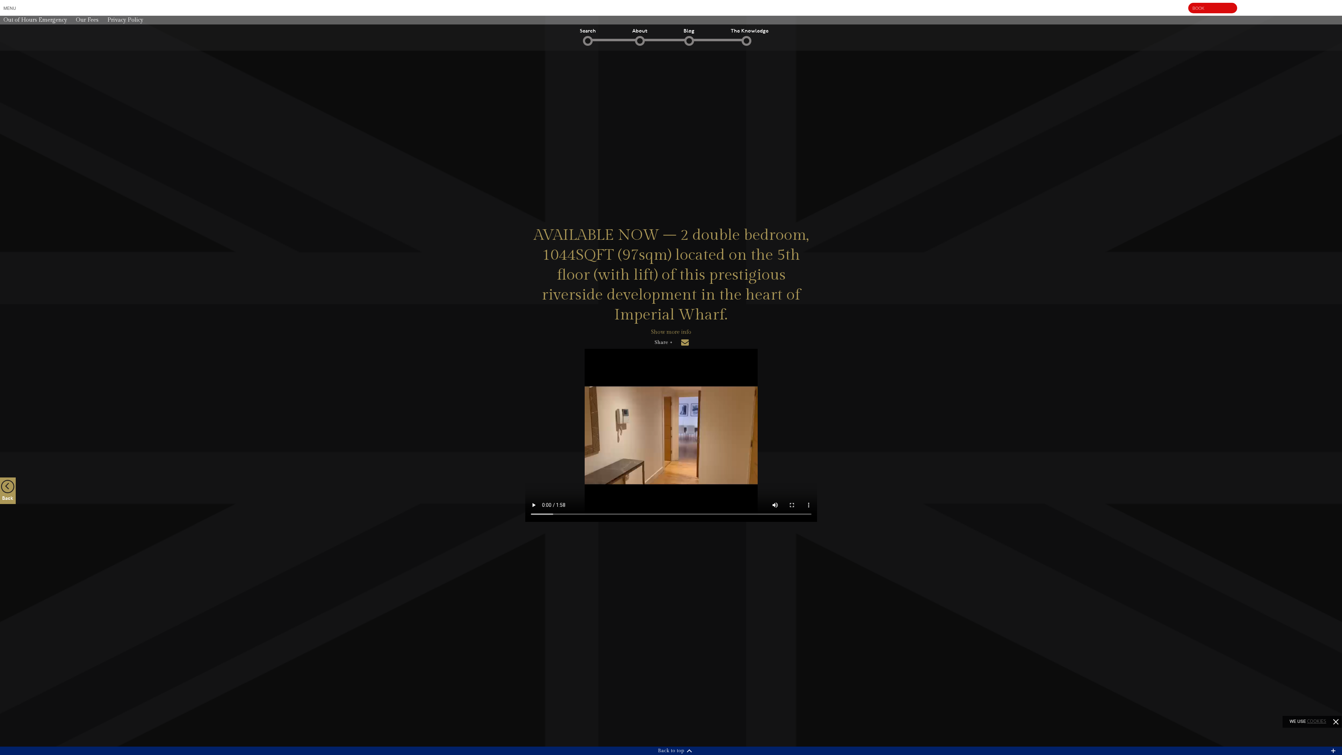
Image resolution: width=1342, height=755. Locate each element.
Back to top (671, 751)
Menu (9, 8)
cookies (1316, 721)
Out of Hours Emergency (35, 20)
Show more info (671, 332)
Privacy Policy (125, 20)
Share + (663, 342)
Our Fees (87, 20)
